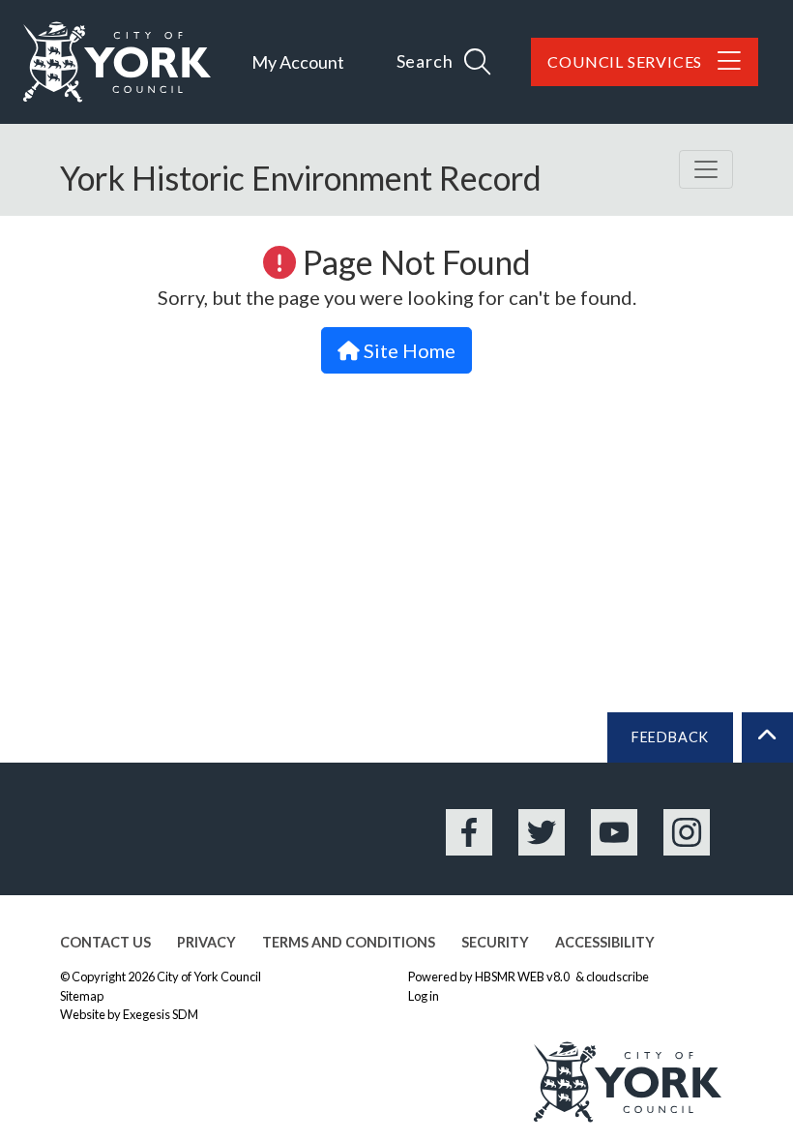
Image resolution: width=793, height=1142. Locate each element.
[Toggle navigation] (706, 169)
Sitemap (81, 996)
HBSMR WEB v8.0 (523, 976)
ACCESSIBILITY (605, 942)
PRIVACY (206, 942)
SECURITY (495, 942)
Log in (423, 996)
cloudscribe (617, 976)
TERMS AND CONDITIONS (348, 942)
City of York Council (209, 976)
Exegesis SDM (160, 1014)
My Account (297, 62)
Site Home (407, 350)
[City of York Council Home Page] (117, 62)
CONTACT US (105, 942)
